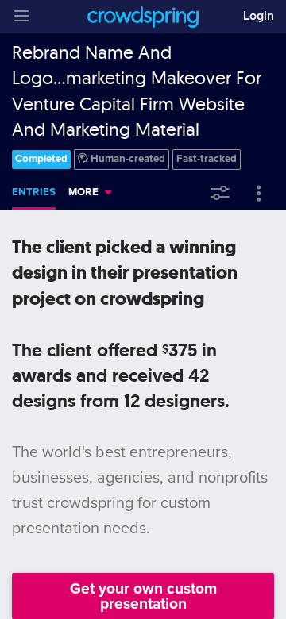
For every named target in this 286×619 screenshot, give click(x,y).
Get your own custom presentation (143, 596)
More (83, 192)
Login (258, 16)
